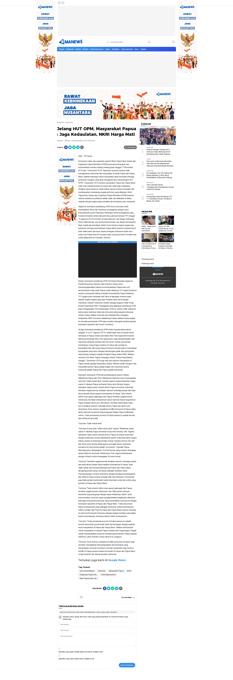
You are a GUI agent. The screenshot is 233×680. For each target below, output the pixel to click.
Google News (117, 560)
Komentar (132, 147)
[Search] (149, 42)
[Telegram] (78, 147)
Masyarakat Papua (116, 571)
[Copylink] (82, 147)
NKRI (129, 571)
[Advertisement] (116, 23)
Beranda (60, 122)
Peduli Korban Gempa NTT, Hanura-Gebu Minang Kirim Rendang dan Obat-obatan (158, 152)
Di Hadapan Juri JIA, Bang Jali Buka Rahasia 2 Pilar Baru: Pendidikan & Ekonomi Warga (159, 175)
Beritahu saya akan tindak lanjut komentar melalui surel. (81, 652)
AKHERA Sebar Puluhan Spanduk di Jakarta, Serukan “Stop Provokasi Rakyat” (165, 248)
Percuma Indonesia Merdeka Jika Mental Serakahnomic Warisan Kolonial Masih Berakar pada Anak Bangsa (160, 164)
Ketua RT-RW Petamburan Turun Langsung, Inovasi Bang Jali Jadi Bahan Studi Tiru (166, 230)
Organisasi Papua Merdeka (89, 575)
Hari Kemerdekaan (87, 571)
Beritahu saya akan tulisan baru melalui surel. (76, 659)
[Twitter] (70, 147)
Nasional (69, 122)
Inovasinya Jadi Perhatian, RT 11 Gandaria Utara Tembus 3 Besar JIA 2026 (159, 199)
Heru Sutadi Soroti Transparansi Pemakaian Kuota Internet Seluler (160, 187)
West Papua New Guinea (89, 578)
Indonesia (101, 571)
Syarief (60, 141)
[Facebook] (66, 147)
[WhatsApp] (74, 147)
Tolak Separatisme (108, 575)
